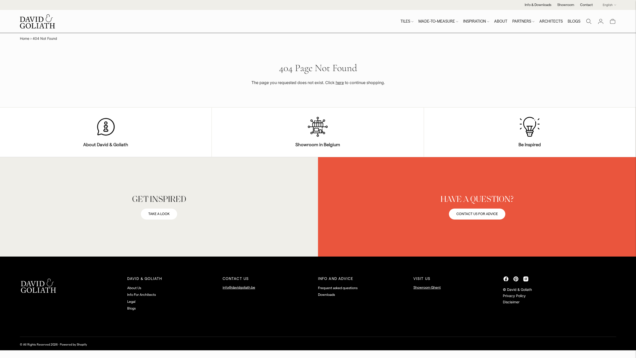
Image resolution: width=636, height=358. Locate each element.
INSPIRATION (474, 21)
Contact (586, 5)
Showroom (565, 5)
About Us (134, 288)
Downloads (326, 295)
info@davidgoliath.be (239, 287)
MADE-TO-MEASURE (436, 21)
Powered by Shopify (73, 344)
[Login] (600, 21)
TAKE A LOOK (159, 214)
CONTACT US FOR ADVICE (477, 214)
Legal (131, 302)
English (608, 5)
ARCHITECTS (551, 21)
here (340, 82)
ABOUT (500, 21)
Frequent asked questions (338, 288)
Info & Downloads (538, 5)
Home (24, 38)
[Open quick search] (588, 21)
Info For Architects (141, 295)
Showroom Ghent (427, 287)
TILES (405, 21)
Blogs (131, 308)
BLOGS (574, 21)
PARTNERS (521, 21)
